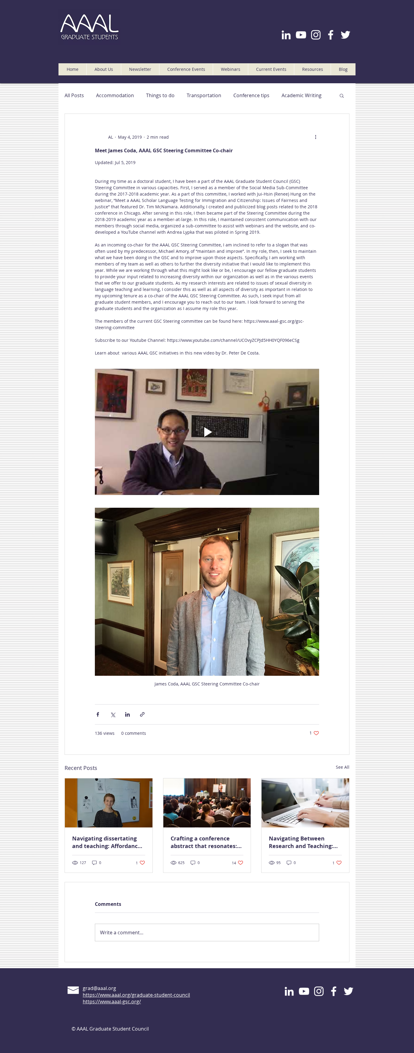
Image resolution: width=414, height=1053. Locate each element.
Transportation (204, 95)
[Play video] (207, 432)
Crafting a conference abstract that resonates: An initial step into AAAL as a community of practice (204, 842)
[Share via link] (142, 714)
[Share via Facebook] (98, 714)
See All (342, 767)
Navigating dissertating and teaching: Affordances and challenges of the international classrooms (108, 842)
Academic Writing (302, 95)
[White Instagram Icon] (315, 34)
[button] (103, 69)
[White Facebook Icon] (330, 34)
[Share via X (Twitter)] (112, 714)
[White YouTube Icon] (301, 34)
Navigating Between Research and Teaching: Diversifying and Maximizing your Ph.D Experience (301, 842)
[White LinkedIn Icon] (286, 34)
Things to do (160, 95)
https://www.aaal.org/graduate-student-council (136, 995)
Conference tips (251, 95)
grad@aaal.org (99, 988)
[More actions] (315, 136)
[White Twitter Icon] (345, 34)
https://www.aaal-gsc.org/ (112, 1001)
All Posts (74, 95)
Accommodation (115, 95)
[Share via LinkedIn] (127, 714)
